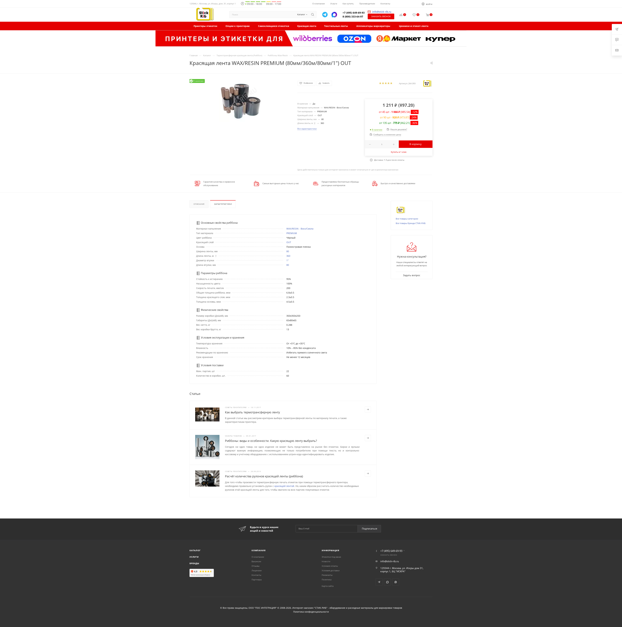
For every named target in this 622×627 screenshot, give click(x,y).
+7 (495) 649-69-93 (354, 12)
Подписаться (369, 528)
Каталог (195, 550)
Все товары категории (407, 218)
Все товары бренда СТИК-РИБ (411, 223)
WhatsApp (395, 582)
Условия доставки (331, 570)
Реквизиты (327, 575)
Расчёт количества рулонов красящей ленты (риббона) (264, 476)
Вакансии (256, 561)
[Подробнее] (368, 409)
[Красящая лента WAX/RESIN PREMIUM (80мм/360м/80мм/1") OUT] (241, 100)
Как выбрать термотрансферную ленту (252, 412)
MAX (387, 582)
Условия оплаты (330, 565)
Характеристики (223, 204)
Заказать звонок (381, 16)
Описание (199, 204)
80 (287, 251)
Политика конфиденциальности (311, 611)
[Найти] (313, 14)
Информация (330, 550)
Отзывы (255, 565)
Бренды (194, 563)
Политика (326, 579)
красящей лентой (284, 486)
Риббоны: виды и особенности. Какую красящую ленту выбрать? (271, 441)
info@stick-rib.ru (389, 561)
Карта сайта (328, 586)
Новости (326, 561)
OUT (288, 242)
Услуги (194, 556)
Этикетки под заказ (331, 556)
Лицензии (257, 570)
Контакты (256, 575)
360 (288, 255)
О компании (258, 556)
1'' (287, 260)
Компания (258, 550)
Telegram (379, 582)
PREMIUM (291, 233)
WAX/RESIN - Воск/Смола (299, 228)
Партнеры (257, 579)
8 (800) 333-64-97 (353, 16)
